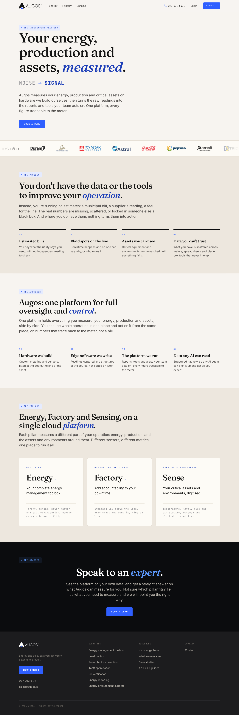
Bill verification (97, 674)
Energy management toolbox (106, 650)
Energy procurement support (106, 685)
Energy (53, 5)
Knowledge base (149, 650)
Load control (96, 656)
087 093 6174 (27, 680)
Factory (67, 5)
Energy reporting (99, 679)
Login (194, 5)
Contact (211, 5)
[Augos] (30, 6)
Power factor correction (103, 662)
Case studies (146, 662)
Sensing (81, 5)
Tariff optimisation (99, 668)
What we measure (150, 656)
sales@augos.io (28, 686)
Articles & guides (149, 668)
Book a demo (32, 123)
